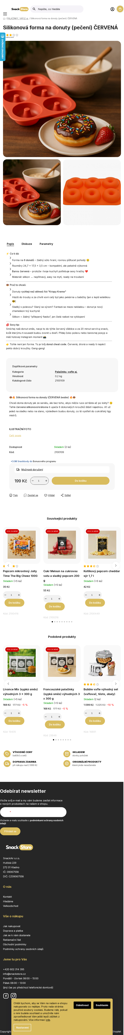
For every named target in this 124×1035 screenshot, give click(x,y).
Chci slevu (94, 528)
